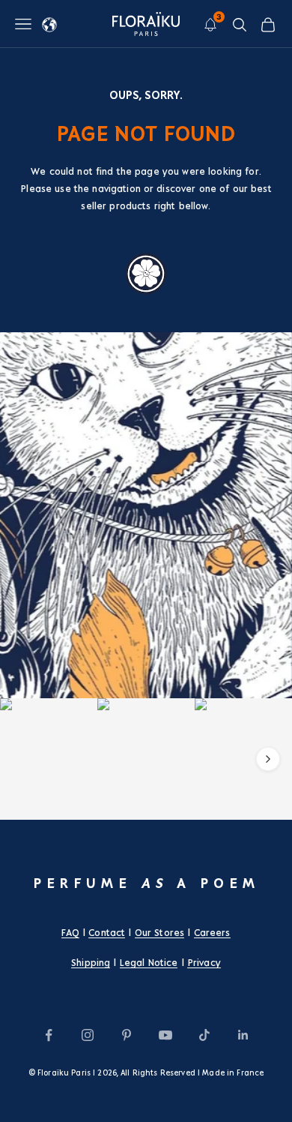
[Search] (239, 24)
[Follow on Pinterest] (126, 1035)
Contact (106, 933)
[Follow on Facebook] (48, 1035)
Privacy (204, 963)
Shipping (90, 963)
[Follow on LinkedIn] (243, 1035)
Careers (212, 933)
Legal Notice (149, 963)
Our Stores (159, 933)
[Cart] (268, 24)
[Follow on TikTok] (204, 1035)
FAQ (70, 933)
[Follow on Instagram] (87, 1035)
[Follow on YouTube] (165, 1035)
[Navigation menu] (23, 24)
